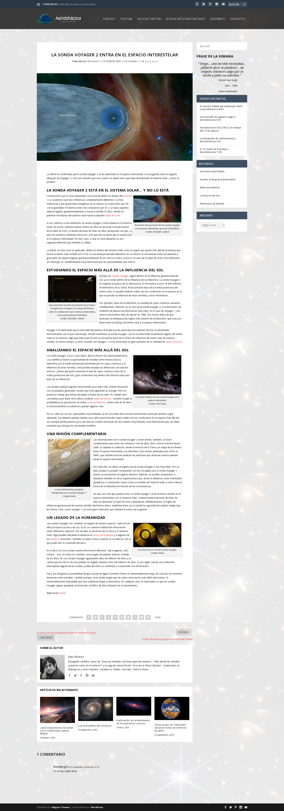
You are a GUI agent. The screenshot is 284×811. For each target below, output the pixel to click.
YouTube (126, 19)
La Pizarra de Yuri (210, 195)
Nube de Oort (112, 215)
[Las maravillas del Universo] (95, 709)
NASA (63, 593)
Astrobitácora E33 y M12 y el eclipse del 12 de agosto (220, 129)
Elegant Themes (61, 807)
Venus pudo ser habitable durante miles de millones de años (170, 727)
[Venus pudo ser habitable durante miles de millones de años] (171, 708)
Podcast (109, 19)
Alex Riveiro (93, 61)
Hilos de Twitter (149, 19)
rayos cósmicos (174, 341)
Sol (109, 207)
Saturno (107, 398)
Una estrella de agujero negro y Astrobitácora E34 (218, 118)
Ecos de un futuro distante (185, 19)
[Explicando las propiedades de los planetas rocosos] (133, 706)
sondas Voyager (120, 275)
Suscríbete (217, 19)
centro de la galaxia (103, 535)
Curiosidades (131, 61)
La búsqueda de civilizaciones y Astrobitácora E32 (218, 140)
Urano (90, 402)
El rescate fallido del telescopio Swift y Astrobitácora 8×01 (221, 108)
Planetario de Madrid (212, 203)
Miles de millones (210, 187)
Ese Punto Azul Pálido (212, 171)
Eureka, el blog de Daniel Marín (218, 179)
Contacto (237, 19)
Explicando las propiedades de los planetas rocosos (133, 722)
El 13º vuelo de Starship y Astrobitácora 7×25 (214, 151)
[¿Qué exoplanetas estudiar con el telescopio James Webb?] (57, 710)
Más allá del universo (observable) (77, 4)
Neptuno (101, 402)
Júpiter (97, 398)
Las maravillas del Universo (95, 725)
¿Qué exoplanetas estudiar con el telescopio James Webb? (56, 730)
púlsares (54, 539)
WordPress (97, 807)
